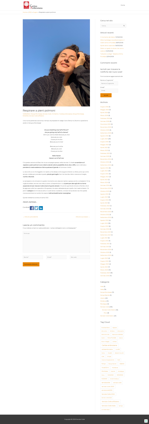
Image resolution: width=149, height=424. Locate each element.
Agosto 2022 (104, 220)
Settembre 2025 (105, 133)
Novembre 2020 (105, 249)
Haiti (101, 286)
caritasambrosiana (107, 349)
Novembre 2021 (105, 232)
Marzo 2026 (104, 115)
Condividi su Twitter (36, 208)
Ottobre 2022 (104, 214)
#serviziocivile (105, 334)
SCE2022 (26, 116)
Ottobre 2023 (104, 191)
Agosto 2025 (104, 136)
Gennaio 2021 (104, 246)
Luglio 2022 (104, 223)
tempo (121, 405)
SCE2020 (111, 375)
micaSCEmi (105, 367)
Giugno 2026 (104, 107)
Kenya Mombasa (36, 114)
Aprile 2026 (104, 112)
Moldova (103, 301)
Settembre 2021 (105, 235)
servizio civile (117, 382)
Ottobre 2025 (104, 130)
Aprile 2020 (104, 267)
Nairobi (113, 371)
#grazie (115, 327)
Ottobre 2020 (104, 252)
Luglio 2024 (104, 171)
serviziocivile (106, 382)
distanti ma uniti (119, 353)
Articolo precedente (30, 217)
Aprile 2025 (104, 147)
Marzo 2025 (104, 150)
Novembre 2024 (105, 159)
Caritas (114, 341)
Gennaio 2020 (104, 275)
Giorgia (109, 356)
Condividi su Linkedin (41, 208)
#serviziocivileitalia (117, 334)
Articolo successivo (83, 217)
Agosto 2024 (104, 168)
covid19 (118, 349)
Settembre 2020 (105, 255)
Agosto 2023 (104, 194)
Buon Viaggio (105, 341)
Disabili (110, 353)
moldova (115, 367)
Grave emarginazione (107, 360)
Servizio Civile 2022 (108, 394)
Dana (103, 353)
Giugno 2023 (104, 200)
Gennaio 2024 (104, 185)
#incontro (104, 331)
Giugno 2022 (104, 226)
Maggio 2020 (104, 264)
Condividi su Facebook (32, 208)
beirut (121, 338)
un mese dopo (105, 409)
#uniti (103, 338)
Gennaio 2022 (104, 229)
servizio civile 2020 (108, 386)
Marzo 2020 (104, 270)
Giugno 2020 (104, 261)
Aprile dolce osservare (107, 45)
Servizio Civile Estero (108, 310)
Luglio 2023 (104, 197)
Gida (102, 356)
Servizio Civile (47, 114)
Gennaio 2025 (104, 156)
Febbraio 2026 (105, 118)
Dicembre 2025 (105, 124)
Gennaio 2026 (104, 121)
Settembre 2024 (105, 165)
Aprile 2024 (104, 179)
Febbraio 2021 (105, 243)
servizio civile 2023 (106, 397)
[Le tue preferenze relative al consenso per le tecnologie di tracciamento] (146, 421)
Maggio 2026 (104, 109)
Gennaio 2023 (104, 208)
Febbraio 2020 (105, 273)
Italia (101, 289)
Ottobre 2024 (104, 162)
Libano (102, 298)
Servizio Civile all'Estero (36, 116)
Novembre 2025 (105, 127)
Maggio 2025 (104, 144)
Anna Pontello (112, 338)
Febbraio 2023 (105, 206)
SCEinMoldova (114, 378)
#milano (112, 331)
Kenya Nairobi (105, 295)
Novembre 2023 (105, 188)
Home (123, 5)
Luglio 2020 (104, 258)
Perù (105, 313)
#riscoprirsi (121, 331)
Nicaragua (103, 304)
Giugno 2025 (104, 142)
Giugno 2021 (104, 241)
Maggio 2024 (104, 176)
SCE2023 (104, 379)
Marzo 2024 (104, 182)
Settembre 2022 (105, 217)
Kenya (104, 364)
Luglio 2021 (104, 238)
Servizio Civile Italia (108, 406)
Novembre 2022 (105, 211)
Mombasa (105, 371)
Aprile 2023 (104, 203)
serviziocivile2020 (107, 390)
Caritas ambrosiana (66, 114)
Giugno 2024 (104, 174)
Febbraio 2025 (105, 153)
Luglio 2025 (104, 139)
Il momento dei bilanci (107, 37)
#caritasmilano (105, 327)
